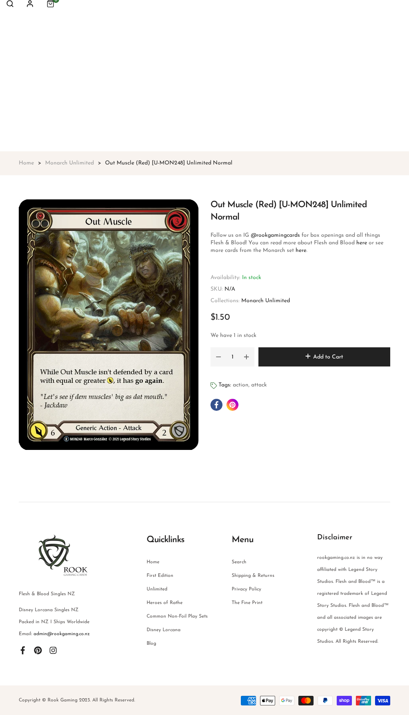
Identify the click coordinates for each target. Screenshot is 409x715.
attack (259, 385)
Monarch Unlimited (265, 301)
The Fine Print (247, 602)
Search (239, 562)
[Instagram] (53, 650)
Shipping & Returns (253, 575)
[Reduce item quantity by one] (218, 356)
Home (153, 562)
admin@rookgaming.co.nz (62, 634)
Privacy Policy (246, 589)
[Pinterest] (38, 650)
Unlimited (157, 589)
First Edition (160, 575)
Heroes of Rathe (165, 602)
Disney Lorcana (164, 630)
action (240, 385)
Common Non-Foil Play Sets (177, 616)
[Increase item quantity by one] (246, 356)
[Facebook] (23, 650)
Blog (151, 643)
